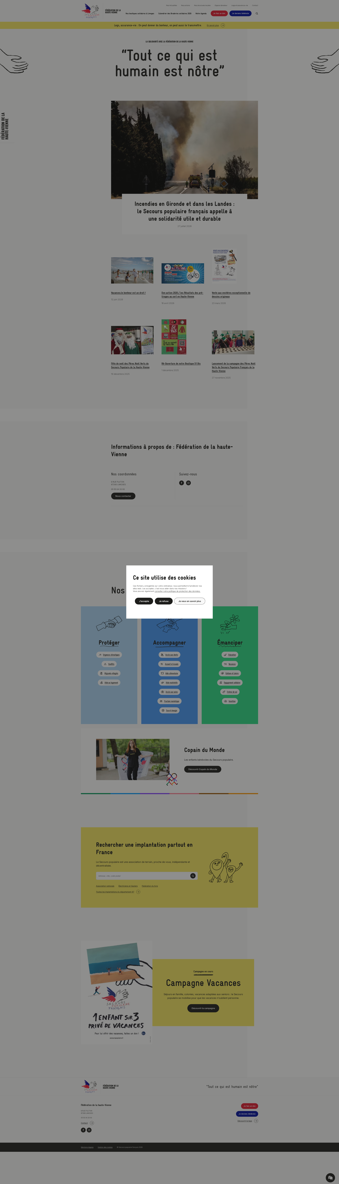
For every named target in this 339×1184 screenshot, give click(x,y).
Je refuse (163, 601)
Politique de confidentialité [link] (169, 607)
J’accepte (144, 601)
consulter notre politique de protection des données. (177, 591)
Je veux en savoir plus (190, 601)
